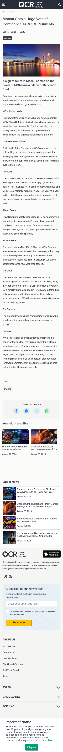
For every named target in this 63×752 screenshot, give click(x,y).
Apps (5, 676)
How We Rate (10, 658)
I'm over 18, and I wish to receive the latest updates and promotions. (32, 613)
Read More (48, 740)
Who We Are (9, 646)
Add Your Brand (11, 670)
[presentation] (56, 450)
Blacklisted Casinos (13, 664)
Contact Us (8, 652)
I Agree (31, 747)
